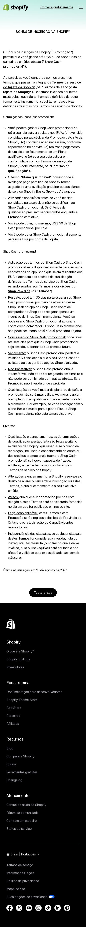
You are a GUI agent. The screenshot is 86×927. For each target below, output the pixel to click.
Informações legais (20, 873)
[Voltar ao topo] (10, 624)
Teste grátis (43, 593)
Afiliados (12, 724)
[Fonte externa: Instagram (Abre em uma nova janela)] (38, 908)
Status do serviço (19, 829)
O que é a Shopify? (20, 651)
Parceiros (13, 716)
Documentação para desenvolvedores (34, 692)
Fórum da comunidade (22, 813)
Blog (9, 748)
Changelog (14, 780)
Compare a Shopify (20, 756)
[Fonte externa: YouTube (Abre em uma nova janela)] (29, 908)
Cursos (11, 764)
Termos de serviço (19, 865)
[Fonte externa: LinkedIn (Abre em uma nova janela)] (57, 908)
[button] (81, 7)
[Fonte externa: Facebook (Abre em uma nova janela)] (9, 908)
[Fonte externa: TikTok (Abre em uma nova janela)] (48, 908)
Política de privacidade (22, 881)
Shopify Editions (18, 659)
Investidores (15, 667)
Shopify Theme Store (22, 700)
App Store (13, 708)
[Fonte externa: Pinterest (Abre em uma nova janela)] (67, 908)
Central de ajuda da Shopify (26, 805)
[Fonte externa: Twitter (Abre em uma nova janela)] (19, 908)
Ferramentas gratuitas (22, 772)
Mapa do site (15, 889)
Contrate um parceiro (21, 821)
